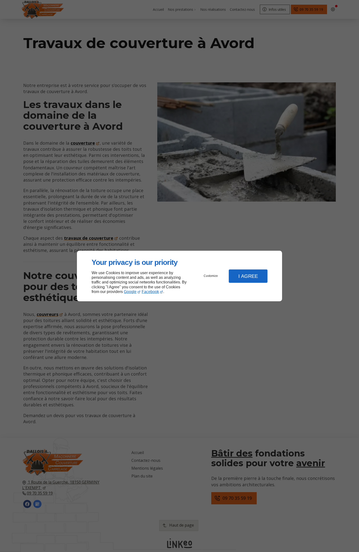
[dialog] (179, 276)
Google (130, 292)
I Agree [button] (248, 276)
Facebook (150, 292)
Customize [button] (211, 276)
